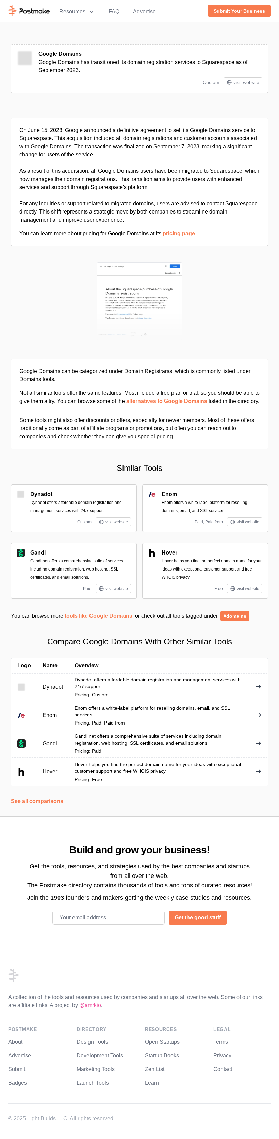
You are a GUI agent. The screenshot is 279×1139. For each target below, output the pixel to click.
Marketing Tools (96, 1069)
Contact (222, 1069)
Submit (16, 1069)
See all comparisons (37, 801)
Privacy (222, 1055)
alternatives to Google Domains (166, 401)
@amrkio (90, 1005)
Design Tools (92, 1042)
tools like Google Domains (98, 616)
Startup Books (162, 1055)
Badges (17, 1083)
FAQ (114, 11)
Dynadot (41, 494)
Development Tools (100, 1055)
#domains (235, 616)
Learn (152, 1083)
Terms (220, 1042)
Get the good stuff (198, 917)
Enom (169, 494)
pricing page (179, 233)
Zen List (154, 1069)
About (15, 1042)
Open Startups (162, 1042)
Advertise (144, 11)
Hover (169, 553)
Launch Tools (93, 1083)
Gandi (38, 553)
